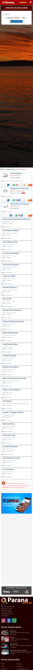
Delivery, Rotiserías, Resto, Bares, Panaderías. (19, 632)
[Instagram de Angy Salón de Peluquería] (19, 216)
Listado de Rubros (6, 612)
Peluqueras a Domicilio (18, 181)
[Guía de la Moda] (5, 639)
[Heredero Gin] (16, 591)
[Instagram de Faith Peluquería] (16, 185)
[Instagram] (3, 620)
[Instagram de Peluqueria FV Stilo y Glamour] (16, 200)
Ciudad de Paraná (6, 610)
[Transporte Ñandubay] (6, 591)
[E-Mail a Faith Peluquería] (24, 185)
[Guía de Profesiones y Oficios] (5, 652)
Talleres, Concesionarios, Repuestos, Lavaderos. (20, 645)
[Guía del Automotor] (5, 645)
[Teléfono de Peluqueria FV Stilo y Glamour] (8, 200)
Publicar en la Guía (6, 608)
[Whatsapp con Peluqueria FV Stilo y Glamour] (14, 200)
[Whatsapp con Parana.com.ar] (14, 620)
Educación (19, 666)
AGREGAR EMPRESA (23, 2)
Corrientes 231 (15, 206)
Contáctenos (5, 615)
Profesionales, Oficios (22, 669)
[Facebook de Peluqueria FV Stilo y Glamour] (19, 200)
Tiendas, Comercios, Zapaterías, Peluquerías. (19, 639)
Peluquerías (9, 181)
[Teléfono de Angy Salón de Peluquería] (11, 216)
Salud (2, 666)
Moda (2, 664)
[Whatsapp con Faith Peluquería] (14, 185)
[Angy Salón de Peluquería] (5, 206)
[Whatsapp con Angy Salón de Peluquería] (16, 216)
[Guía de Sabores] (5, 632)
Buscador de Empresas (8, 606)
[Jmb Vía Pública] (26, 591)
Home (3, 604)
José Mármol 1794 (16, 175)
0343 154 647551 (16, 193)
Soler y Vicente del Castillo (18, 191)
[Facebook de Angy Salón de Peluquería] (21, 216)
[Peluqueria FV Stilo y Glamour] (5, 191)
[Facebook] (9, 620)
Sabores (18, 664)
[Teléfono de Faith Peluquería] (8, 185)
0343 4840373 (15, 208)
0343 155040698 (16, 177)
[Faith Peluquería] (5, 176)
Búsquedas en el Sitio (7, 614)
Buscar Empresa (17, 21)
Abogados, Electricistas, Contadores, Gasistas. (21, 652)
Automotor (4, 669)
